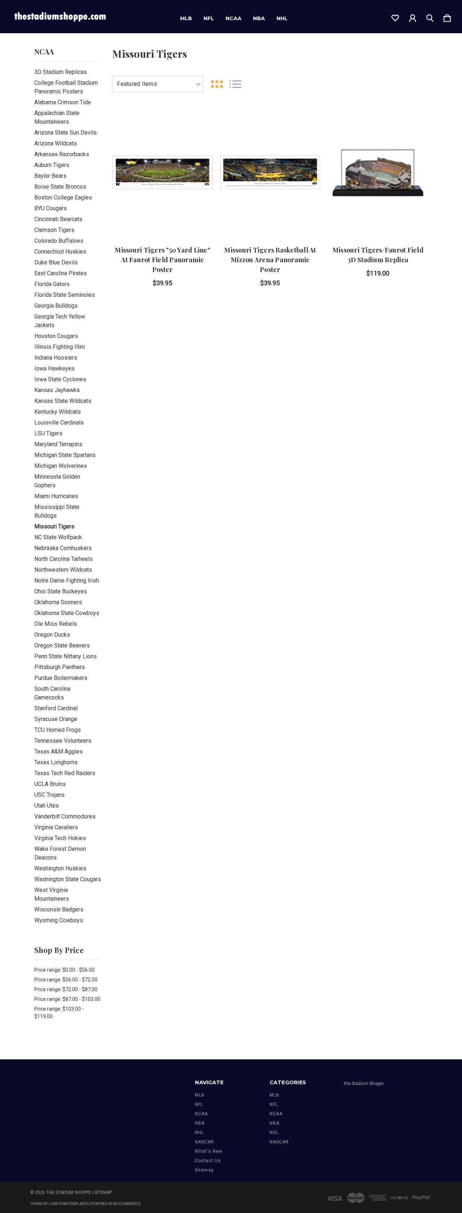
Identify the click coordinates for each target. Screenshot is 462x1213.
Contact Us (208, 1160)
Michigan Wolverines (60, 465)
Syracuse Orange (55, 719)
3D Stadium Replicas (60, 72)
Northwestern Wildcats (63, 569)
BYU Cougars (50, 208)
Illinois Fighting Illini (59, 346)
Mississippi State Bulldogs (56, 511)
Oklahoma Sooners (58, 602)
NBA (259, 18)
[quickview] (198, 161)
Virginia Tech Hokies (60, 838)
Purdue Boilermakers (60, 677)
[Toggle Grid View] (217, 84)
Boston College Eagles (63, 197)
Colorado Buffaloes (58, 240)
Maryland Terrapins (58, 444)
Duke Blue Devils (56, 262)
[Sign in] (412, 17)
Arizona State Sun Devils (65, 132)
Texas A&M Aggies (58, 751)
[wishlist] (395, 17)
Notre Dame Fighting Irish (66, 580)
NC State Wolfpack (58, 537)
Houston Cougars (56, 336)
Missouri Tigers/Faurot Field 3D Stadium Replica (377, 255)
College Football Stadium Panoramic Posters (66, 87)
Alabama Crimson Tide (62, 102)
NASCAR (204, 1141)
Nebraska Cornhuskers (63, 548)
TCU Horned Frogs (57, 729)
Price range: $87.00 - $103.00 (67, 999)
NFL (209, 18)
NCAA (233, 18)
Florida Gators (52, 284)
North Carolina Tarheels (63, 558)
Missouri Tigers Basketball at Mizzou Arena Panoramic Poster (270, 260)
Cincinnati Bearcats (58, 219)
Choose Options (162, 216)
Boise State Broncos (60, 186)
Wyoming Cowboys (58, 920)
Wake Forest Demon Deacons (60, 853)
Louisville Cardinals (59, 422)
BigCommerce (127, 1204)
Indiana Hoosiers (55, 357)
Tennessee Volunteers (62, 740)
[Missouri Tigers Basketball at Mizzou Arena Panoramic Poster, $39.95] (270, 172)
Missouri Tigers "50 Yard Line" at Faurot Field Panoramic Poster (162, 260)
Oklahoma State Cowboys (66, 613)
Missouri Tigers (54, 526)
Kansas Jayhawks (57, 390)
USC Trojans (49, 794)
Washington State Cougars (67, 879)
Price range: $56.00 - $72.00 (65, 980)
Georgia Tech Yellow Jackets (59, 321)
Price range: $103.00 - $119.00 (59, 1012)
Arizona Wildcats (55, 143)
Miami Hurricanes (56, 496)
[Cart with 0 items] (447, 17)
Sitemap (204, 1170)
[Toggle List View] (235, 84)
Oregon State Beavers (62, 645)
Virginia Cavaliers (56, 827)
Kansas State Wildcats (62, 400)
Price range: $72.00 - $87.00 (65, 989)
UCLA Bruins (50, 784)
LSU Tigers (48, 433)
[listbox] (158, 84)
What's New (208, 1151)
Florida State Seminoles (64, 294)
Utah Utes (46, 805)
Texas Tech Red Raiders (64, 773)
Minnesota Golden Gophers (57, 481)
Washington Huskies (60, 868)
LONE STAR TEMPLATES (68, 1204)
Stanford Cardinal (56, 708)
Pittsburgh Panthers (59, 667)
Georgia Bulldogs (56, 305)
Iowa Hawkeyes (54, 368)
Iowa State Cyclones (60, 379)
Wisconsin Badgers (58, 909)
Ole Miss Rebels (55, 623)
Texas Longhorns (56, 762)
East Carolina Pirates (60, 273)
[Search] (430, 17)
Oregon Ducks (52, 634)
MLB (186, 18)
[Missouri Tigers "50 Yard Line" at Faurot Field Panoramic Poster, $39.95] (162, 172)
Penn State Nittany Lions (65, 656)
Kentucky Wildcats (57, 411)
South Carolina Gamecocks (52, 693)
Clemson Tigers (54, 230)
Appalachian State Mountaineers (56, 117)
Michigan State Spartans (65, 455)
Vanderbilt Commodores (65, 816)
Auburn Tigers (51, 165)
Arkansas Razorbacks (61, 154)
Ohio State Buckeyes (60, 591)
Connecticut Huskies (60, 251)
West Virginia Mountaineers (51, 894)
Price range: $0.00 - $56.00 (64, 970)
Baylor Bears (50, 175)
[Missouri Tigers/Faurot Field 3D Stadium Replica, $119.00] (378, 172)
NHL (282, 18)
